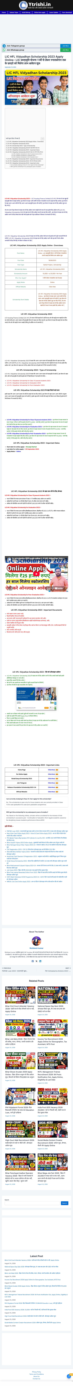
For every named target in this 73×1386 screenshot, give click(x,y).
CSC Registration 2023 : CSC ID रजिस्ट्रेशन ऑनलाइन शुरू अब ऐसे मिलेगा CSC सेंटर (31, 849)
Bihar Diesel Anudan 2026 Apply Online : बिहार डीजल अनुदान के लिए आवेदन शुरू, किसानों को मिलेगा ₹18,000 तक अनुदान (19, 1074)
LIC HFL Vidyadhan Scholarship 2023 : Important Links (23, 163)
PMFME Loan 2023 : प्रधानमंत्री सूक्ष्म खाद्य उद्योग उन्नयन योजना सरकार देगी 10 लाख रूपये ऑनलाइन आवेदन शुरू (37, 831)
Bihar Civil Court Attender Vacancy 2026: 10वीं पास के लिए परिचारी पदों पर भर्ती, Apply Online (19, 1008)
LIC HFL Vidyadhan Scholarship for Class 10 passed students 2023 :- (27, 153)
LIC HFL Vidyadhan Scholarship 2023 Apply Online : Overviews (25, 141)
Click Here (52, 287)
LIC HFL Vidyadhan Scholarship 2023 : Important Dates (23, 150)
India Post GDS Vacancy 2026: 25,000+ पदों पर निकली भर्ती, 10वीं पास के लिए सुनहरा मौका (52, 1110)
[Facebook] (33, 961)
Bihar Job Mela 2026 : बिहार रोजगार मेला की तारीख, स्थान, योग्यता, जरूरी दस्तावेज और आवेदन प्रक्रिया (20, 1041)
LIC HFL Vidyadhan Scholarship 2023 (18, 143)
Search (7, 1200)
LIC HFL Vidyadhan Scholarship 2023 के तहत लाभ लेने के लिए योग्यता (25, 152)
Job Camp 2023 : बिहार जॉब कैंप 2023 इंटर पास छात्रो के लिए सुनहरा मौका (27, 870)
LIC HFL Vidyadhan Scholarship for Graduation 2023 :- (24, 155)
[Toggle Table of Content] (41, 138)
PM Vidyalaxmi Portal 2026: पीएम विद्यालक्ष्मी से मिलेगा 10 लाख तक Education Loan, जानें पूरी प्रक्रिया (19, 1110)
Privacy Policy (36, 1372)
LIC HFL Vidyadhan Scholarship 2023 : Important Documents (25, 159)
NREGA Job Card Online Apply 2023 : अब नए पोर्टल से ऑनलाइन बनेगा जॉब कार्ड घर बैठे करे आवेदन (34, 881)
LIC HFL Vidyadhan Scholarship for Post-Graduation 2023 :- (25, 157)
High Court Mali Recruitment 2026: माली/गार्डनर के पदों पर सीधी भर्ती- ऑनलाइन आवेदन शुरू (19, 1142)
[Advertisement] (36, 29)
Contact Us (36, 1379)
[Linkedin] (40, 961)
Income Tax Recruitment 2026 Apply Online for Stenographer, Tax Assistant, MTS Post (52, 1041)
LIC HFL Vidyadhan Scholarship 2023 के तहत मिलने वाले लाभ (23, 148)
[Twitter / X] (36, 961)
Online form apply (39, 12)
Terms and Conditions (36, 1374)
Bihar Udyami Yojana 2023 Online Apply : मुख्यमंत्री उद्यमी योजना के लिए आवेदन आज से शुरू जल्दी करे (35, 842)
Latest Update (53, 12)
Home (4, 12)
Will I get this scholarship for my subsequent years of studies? (26, 166)
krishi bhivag (26, 12)
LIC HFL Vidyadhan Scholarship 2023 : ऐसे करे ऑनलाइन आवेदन (24, 161)
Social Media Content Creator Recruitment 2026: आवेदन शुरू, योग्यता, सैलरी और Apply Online (52, 1142)
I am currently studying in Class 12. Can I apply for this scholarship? (27, 165)
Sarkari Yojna (14, 12)
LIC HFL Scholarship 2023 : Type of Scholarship (21, 145)
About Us (36, 1376)
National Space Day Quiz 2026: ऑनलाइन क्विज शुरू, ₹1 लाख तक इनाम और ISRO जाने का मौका (51, 1008)
